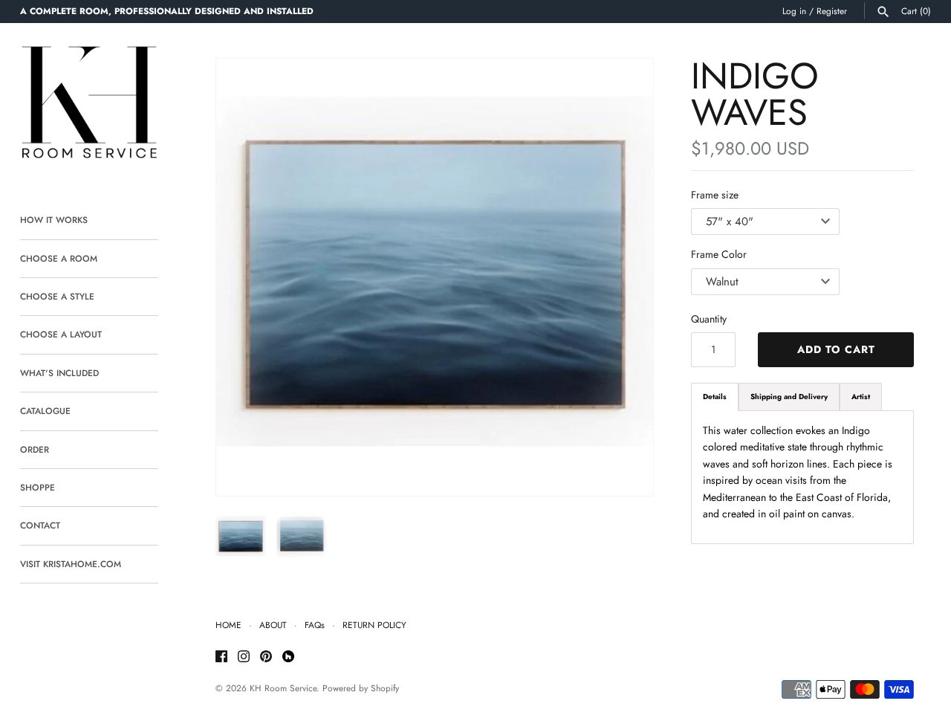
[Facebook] (221, 657)
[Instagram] (244, 657)
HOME (228, 624)
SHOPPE (37, 487)
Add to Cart (836, 349)
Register (832, 10)
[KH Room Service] (89, 105)
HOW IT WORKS (54, 219)
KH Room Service (283, 688)
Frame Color (719, 254)
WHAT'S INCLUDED (59, 372)
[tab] (715, 397)
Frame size (715, 194)
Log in (794, 10)
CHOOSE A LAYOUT (61, 334)
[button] (622, 277)
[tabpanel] (802, 477)
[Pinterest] (266, 657)
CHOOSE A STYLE (57, 296)
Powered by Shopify (360, 688)
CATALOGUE (45, 410)
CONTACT (40, 525)
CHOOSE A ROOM (58, 258)
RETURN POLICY (374, 624)
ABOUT (273, 624)
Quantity (709, 318)
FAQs (315, 624)
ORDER (34, 449)
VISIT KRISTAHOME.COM (70, 563)
